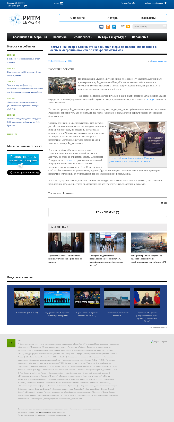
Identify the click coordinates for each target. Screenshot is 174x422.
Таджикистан (68, 193)
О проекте (77, 18)
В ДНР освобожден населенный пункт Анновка (23, 60)
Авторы (113, 18)
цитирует (150, 99)
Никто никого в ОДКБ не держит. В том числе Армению (24, 74)
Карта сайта (126, 3)
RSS (123, 26)
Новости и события (61, 69)
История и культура (112, 37)
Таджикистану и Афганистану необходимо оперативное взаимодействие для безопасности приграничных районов (25, 88)
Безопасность (82, 37)
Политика (60, 37)
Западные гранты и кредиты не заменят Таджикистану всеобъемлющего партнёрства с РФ (149, 258)
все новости (12, 134)
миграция (57, 193)
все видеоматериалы (158, 327)
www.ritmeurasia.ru (43, 412)
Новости (63, 61)
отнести (71, 160)
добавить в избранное (154, 3)
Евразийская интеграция (29, 37)
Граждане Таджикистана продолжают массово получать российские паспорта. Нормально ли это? (106, 260)
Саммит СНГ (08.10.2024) (27, 313)
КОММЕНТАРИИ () (107, 212)
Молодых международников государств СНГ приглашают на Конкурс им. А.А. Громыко (24, 122)
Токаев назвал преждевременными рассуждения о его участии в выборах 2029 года (23, 105)
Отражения (140, 37)
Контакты (148, 18)
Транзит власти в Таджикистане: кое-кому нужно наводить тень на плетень (65, 258)
